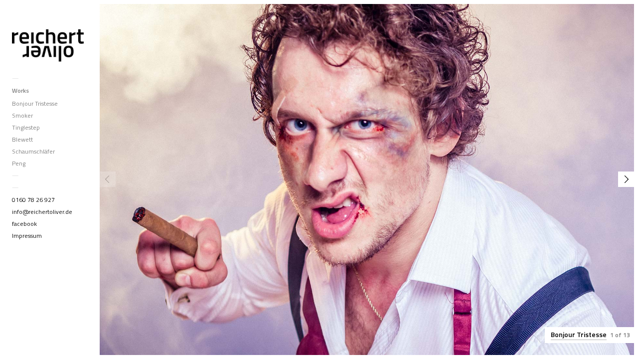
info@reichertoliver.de (42, 211)
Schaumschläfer (33, 151)
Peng (18, 163)
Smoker (22, 115)
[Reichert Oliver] (48, 43)
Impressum (27, 235)
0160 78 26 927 (33, 199)
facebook (24, 223)
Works (20, 90)
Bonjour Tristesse (35, 103)
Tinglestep (26, 127)
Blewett (22, 139)
